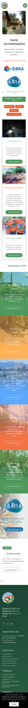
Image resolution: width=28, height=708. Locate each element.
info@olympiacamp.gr (10, 642)
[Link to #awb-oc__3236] (25, 5)
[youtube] (11, 623)
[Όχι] (26, 700)
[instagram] (7, 623)
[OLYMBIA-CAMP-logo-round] (4, 2)
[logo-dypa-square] (14, 75)
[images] (14, 64)
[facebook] (3, 623)
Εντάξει (14, 704)
